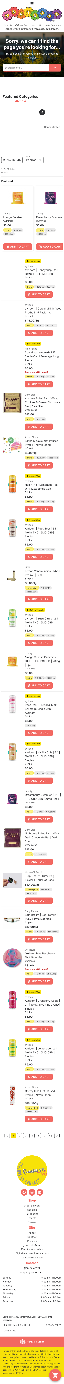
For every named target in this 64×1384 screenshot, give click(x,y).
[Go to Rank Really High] (32, 1341)
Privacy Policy (53, 1325)
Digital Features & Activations (32, 1253)
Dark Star (30, 394)
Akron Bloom (31, 437)
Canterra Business (32, 1257)
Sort (28, 156)
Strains (32, 1221)
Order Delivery (32, 1205)
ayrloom (29, 266)
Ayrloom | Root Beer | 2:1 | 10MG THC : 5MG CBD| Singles (41, 532)
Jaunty (7, 213)
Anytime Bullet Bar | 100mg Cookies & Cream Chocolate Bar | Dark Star (42, 402)
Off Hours (30, 949)
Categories (32, 1213)
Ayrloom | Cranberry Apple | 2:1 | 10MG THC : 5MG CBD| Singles (42, 1004)
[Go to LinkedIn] (40, 1192)
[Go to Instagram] (32, 1192)
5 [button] (38, 1135)
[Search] (55, 67)
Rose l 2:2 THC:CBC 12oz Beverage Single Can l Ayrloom (41, 708)
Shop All (20, 100)
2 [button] (19, 1135)
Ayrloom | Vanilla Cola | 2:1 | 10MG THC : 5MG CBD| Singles (42, 756)
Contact (32, 1236)
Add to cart (19, 246)
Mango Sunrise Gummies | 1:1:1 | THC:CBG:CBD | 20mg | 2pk (42, 661)
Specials (32, 1209)
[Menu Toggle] (32, 3)
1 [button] (13, 1135)
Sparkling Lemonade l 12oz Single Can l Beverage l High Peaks (42, 356)
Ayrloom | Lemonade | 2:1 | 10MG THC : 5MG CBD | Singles (41, 1052)
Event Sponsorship (32, 1249)
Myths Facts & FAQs (32, 1245)
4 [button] (32, 1135)
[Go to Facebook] (24, 1192)
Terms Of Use (9, 1330)
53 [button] (50, 1135)
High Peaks (31, 348)
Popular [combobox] (31, 160)
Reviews (32, 1240)
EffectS (32, 1217)
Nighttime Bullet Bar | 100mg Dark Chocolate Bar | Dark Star (43, 837)
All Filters (14, 159)
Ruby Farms (31, 911)
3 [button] (26, 1135)
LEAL (27, 567)
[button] (17, 218)
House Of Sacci (33, 872)
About (32, 1232)
